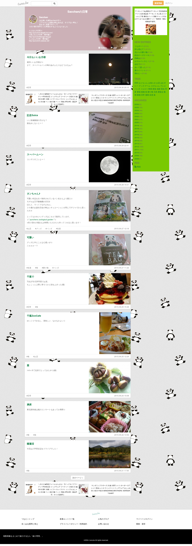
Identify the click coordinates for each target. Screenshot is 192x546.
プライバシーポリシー (69, 523)
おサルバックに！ (142, 61)
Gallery (103, 47)
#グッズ (38, 228)
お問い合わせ (103, 523)
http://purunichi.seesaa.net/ (39, 40)
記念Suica (32, 115)
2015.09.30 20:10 (121, 87)
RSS (138, 166)
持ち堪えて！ (140, 49)
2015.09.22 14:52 (121, 434)
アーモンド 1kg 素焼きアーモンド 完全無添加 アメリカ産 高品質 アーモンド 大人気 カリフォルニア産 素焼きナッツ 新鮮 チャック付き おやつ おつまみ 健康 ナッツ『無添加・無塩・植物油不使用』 (151, 16)
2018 (137, 128)
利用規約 (83, 523)
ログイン (169, 3)
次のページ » (77, 477)
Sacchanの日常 (78, 11)
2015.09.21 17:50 (121, 470)
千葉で (30, 276)
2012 (137, 146)
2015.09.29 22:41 (121, 145)
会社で (137, 64)
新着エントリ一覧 (67, 519)
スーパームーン (35, 154)
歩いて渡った (140, 67)
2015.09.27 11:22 (121, 267)
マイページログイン (144, 519)
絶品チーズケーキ (142, 55)
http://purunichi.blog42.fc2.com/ (41, 32)
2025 (137, 107)
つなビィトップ (28, 519)
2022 (137, 116)
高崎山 (137, 58)
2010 (137, 152)
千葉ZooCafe (34, 315)
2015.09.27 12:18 (121, 228)
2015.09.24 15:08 (121, 395)
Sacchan (43, 17)
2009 (137, 155)
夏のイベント (140, 70)
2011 (137, 149)
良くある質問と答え (30, 523)
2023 (137, 113)
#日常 (29, 87)
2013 (137, 143)
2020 (137, 122)
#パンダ (49, 228)
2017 (137, 131)
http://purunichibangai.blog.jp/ (40, 36)
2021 (137, 119)
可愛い (30, 237)
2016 (137, 134)
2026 (137, 104)
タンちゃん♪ (33, 193)
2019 (137, 125)
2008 (137, 158)
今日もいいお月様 (36, 57)
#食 (36, 267)
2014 (137, 140)
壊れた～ (138, 73)
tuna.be (96, 513)
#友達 (58, 228)
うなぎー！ (139, 46)
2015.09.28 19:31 (121, 184)
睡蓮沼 (30, 443)
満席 (29, 404)
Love (114, 47)
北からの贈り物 (141, 52)
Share (124, 47)
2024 (137, 110)
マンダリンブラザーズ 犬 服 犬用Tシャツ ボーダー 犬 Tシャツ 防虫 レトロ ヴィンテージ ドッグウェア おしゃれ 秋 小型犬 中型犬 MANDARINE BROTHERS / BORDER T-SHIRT (110, 99)
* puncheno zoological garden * (41, 219)
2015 (137, 137)
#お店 (29, 228)
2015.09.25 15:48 (121, 307)
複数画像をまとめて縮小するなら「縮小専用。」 (23, 536)
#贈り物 (45, 267)
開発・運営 (140, 523)
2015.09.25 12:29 (121, 356)
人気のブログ (103, 519)
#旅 (34, 434)
